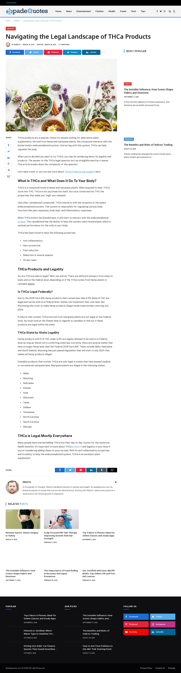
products (77, 446)
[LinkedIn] (8, 157)
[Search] (170, 11)
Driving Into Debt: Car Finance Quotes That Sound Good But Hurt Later (39, 647)
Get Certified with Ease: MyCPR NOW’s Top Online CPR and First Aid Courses (98, 573)
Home (58, 11)
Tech (133, 11)
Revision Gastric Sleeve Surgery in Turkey (22, 534)
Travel (123, 11)
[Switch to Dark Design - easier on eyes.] (174, 11)
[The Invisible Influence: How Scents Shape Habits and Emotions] (23, 557)
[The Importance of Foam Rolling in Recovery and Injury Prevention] (61, 557)
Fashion (100, 11)
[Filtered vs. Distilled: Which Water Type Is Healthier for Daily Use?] (13, 634)
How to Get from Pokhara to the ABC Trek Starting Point (98, 647)
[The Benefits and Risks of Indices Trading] (149, 126)
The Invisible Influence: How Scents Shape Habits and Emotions (20, 573)
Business (129, 139)
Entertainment (84, 11)
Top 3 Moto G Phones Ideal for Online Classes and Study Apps (98, 534)
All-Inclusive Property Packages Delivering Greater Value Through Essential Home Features (53, 3)
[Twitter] (8, 151)
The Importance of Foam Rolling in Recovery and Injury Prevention (61, 573)
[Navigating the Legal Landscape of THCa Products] (61, 95)
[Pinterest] (8, 163)
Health (111, 11)
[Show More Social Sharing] (104, 52)
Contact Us (160, 668)
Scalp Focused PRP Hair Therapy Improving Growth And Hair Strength (60, 535)
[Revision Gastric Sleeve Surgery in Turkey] (23, 519)
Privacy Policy (146, 668)
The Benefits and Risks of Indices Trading (148, 144)
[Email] (8, 176)
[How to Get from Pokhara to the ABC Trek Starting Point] (72, 649)
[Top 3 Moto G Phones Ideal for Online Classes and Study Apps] (99, 519)
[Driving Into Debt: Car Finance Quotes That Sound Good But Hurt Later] (13, 649)
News (69, 11)
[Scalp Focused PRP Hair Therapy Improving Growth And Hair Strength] (61, 519)
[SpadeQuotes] (27, 11)
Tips (143, 11)
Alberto (17, 44)
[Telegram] (8, 170)
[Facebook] (8, 145)
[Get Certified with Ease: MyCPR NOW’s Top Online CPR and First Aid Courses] (99, 557)
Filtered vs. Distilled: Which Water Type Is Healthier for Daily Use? (38, 632)
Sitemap (171, 668)
